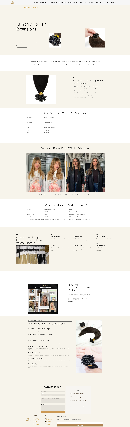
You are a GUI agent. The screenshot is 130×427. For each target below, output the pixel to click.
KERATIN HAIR (63, 2)
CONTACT (113, 2)
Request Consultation (22, 46)
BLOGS (106, 2)
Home (25, 7)
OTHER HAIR (83, 2)
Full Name (43, 389)
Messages (43, 404)
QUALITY (99, 2)
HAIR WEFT (43, 2)
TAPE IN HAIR (53, 2)
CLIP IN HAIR (73, 2)
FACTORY (91, 2)
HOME (36, 2)
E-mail (42, 393)
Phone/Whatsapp (45, 397)
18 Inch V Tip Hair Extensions (33, 7)
